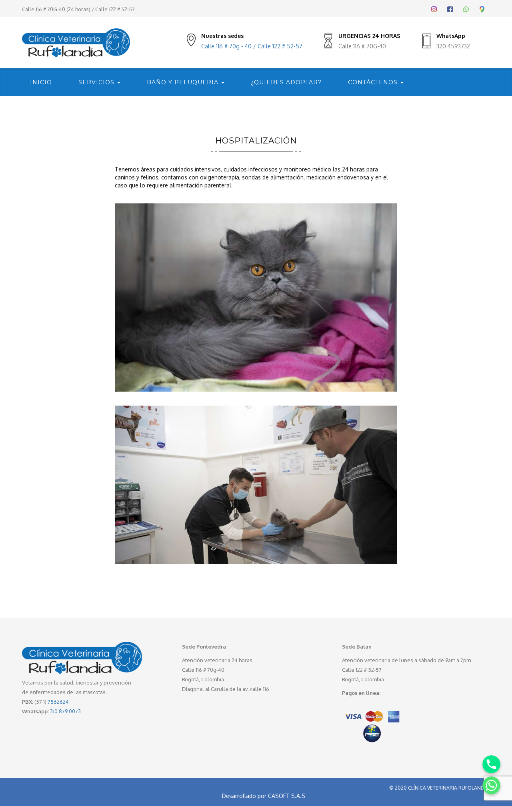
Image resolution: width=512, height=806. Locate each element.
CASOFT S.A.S (286, 795)
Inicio (41, 82)
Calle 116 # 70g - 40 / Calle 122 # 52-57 (251, 46)
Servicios (97, 82)
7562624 (58, 702)
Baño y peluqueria (183, 82)
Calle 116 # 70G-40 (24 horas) (56, 9)
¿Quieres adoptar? (286, 82)
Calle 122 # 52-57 (115, 9)
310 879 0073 (65, 711)
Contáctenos (374, 82)
